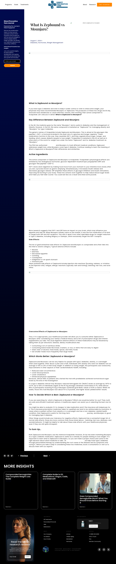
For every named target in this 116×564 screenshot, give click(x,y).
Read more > (8, 506)
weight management (78, 413)
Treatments (24, 5)
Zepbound (51, 145)
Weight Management (55, 43)
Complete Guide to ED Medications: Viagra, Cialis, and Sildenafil (55, 476)
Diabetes (33, 43)
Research (92, 5)
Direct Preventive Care (75, 441)
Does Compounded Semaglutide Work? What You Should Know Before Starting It (94, 499)
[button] (4, 455)
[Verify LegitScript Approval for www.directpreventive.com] (46, 552)
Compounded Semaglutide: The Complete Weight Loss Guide (19, 476)
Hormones (42, 43)
